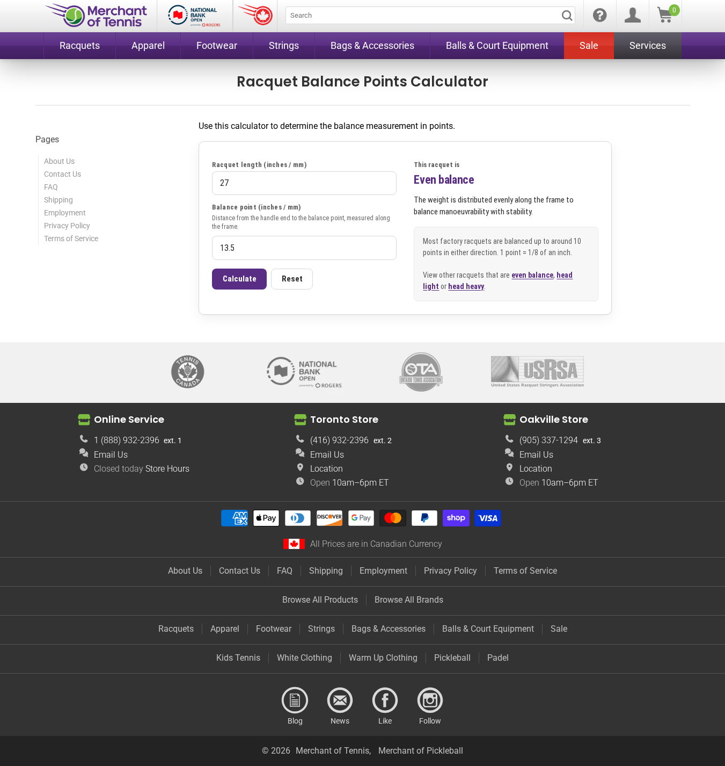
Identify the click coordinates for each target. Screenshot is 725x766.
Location (326, 469)
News (340, 700)
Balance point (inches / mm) (256, 207)
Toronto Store (344, 419)
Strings (321, 629)
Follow (430, 700)
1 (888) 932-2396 (126, 440)
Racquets (176, 629)
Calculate (240, 279)
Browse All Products (320, 600)
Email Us (111, 455)
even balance (532, 275)
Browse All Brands (409, 600)
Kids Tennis (238, 658)
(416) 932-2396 (339, 440)
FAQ (51, 187)
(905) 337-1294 (548, 440)
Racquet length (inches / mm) (259, 164)
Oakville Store (553, 419)
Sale (559, 629)
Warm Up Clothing (383, 658)
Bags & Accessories (388, 629)
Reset (292, 279)
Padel (498, 658)
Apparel (224, 629)
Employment (65, 212)
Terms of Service (71, 238)
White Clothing (304, 658)
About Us (59, 161)
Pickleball (452, 658)
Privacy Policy (67, 225)
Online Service (129, 419)
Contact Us (62, 174)
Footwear (273, 629)
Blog (295, 700)
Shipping (58, 200)
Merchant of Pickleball (420, 751)
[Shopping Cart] (664, 20)
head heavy (466, 286)
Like (385, 700)
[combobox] (430, 15)
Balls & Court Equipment (488, 629)
